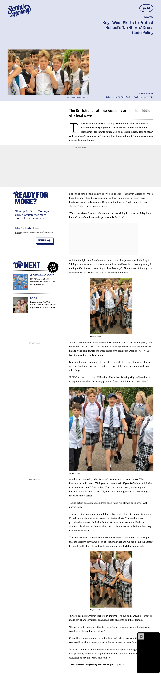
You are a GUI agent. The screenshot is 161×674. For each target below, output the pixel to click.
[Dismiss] (157, 634)
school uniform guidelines (96, 514)
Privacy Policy (18, 233)
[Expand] (140, 634)
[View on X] (103, 238)
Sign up (42, 240)
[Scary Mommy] (19, 11)
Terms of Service (47, 232)
